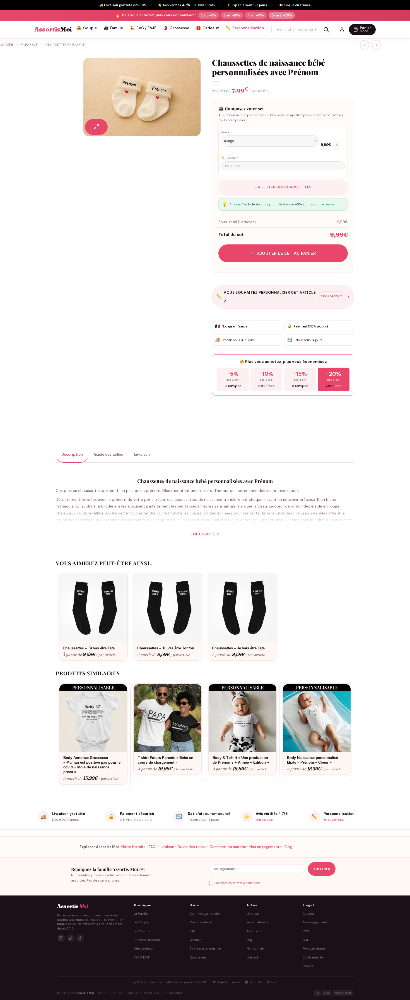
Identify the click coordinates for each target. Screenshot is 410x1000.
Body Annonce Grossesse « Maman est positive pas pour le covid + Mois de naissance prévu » (91, 765)
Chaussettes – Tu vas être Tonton (165, 648)
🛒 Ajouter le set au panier (283, 253)
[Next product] (364, 44)
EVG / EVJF (143, 28)
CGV (306, 931)
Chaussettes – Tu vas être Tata (89, 648)
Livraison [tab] (142, 454)
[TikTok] (70, 938)
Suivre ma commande (205, 948)
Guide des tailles (191, 846)
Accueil (7, 45)
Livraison (166, 846)
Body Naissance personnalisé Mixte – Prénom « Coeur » (312, 760)
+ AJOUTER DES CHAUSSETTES (283, 187)
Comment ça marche (227, 846)
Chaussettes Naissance (64, 45)
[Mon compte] (342, 29)
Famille (113, 28)
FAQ (152, 846)
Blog (288, 846)
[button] (96, 127)
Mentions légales (314, 948)
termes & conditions (246, 883)
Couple (86, 28)
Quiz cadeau (198, 957)
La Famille (141, 914)
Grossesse (176, 28)
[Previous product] (376, 44)
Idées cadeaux (143, 948)
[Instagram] (61, 938)
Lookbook (253, 957)
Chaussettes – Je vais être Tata (238, 648)
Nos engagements (265, 846)
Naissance (29, 45)
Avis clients (254, 931)
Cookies (308, 966)
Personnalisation (245, 28)
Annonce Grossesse (147, 940)
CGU (306, 940)
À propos (308, 914)
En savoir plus (334, 820)
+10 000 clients (203, 5)
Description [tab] (72, 454)
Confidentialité (313, 957)
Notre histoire (133, 846)
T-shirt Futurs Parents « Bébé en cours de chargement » (165, 760)
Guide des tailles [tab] (108, 454)
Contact (195, 940)
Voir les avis (264, 820)
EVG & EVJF (142, 957)
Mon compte (255, 948)
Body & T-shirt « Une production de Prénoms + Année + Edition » (241, 760)
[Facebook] (80, 938)
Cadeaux (207, 28)
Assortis (53, 29)
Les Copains (142, 931)
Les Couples (141, 922)
